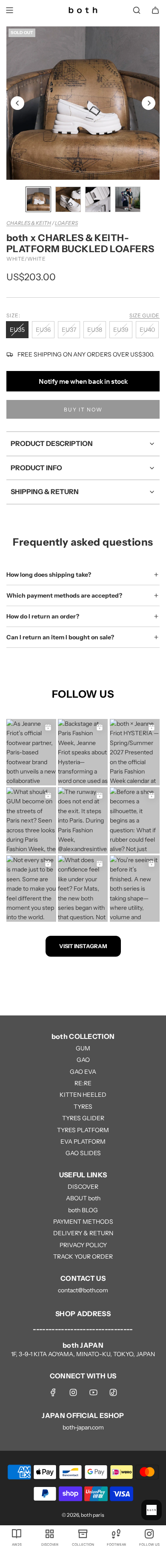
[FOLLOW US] (149, 1533)
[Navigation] (9, 10)
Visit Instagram (83, 946)
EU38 (94, 330)
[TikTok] (113, 1392)
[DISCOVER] (49, 1533)
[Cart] (155, 10)
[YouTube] (93, 1392)
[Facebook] (53, 1392)
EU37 (69, 330)
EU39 (121, 330)
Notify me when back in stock (83, 381)
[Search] (136, 10)
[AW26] (16, 1533)
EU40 (147, 330)
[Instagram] (73, 1392)
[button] (17, 103)
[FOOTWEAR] (116, 1533)
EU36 (43, 330)
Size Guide (144, 315)
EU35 (17, 330)
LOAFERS (66, 223)
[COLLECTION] (83, 1533)
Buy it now (83, 409)
